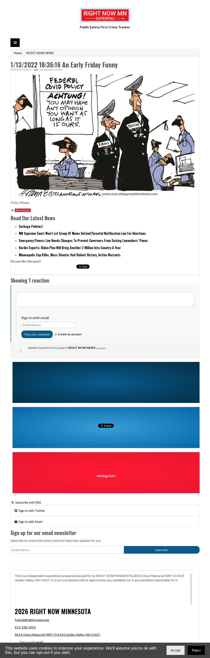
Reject (196, 650)
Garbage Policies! (31, 226)
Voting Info (106, 476)
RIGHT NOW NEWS (40, 53)
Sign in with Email (30, 521)
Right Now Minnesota (60, 611)
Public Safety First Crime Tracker (105, 27)
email (39, 642)
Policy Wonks (23, 210)
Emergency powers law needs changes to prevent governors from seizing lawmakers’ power (83, 240)
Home (18, 53)
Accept (175, 650)
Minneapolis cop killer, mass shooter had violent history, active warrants (70, 254)
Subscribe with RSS (28, 502)
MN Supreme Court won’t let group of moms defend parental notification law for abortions (82, 233)
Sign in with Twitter (31, 510)
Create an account (70, 334)
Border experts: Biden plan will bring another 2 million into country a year (70, 247)
